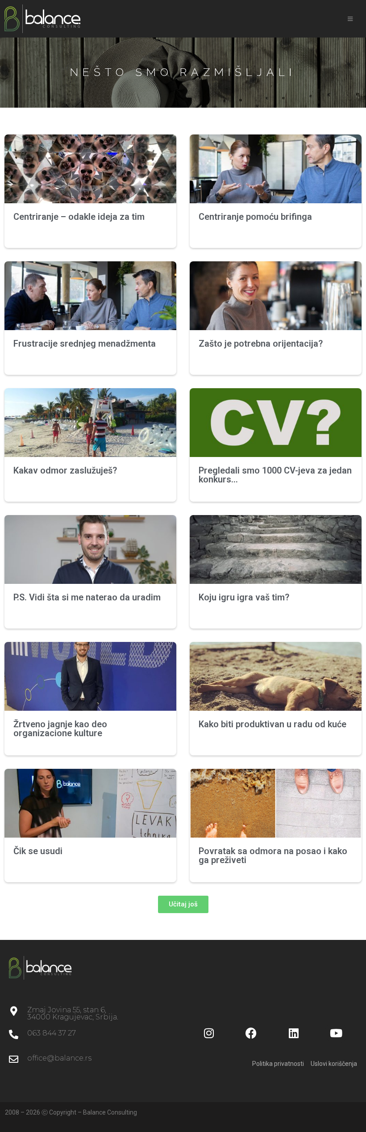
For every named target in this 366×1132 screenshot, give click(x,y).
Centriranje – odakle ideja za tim (79, 216)
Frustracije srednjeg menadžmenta (84, 343)
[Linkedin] (294, 1033)
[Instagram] (209, 1033)
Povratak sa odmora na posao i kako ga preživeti (273, 855)
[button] (183, 904)
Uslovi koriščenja (334, 1063)
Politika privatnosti (278, 1063)
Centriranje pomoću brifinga (255, 216)
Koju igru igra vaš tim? (244, 597)
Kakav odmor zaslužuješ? (65, 470)
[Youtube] (336, 1033)
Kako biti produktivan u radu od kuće (272, 724)
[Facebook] (251, 1033)
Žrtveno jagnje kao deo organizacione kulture (60, 728)
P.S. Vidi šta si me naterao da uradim (87, 597)
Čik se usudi (37, 851)
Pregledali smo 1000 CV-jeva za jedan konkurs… (275, 475)
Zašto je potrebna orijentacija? (261, 343)
